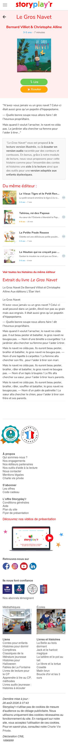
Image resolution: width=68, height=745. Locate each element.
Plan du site (10, 509)
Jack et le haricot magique (47, 651)
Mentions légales (13, 475)
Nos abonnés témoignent (18, 598)
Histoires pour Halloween (11, 662)
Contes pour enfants (15, 643)
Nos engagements (14, 461)
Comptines (9, 650)
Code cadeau (11, 492)
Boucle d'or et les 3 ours (48, 675)
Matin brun (43, 671)
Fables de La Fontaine (16, 667)
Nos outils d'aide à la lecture (20, 468)
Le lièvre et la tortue (49, 664)
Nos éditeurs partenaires (18, 464)
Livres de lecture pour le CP (16, 672)
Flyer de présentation (16, 513)
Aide (5, 506)
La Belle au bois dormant (47, 644)
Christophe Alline (47, 27)
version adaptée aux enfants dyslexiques (31, 173)
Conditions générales (16, 502)
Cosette (41, 667)
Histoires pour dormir (15, 646)
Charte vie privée (13, 478)
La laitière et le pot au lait (50, 658)
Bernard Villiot (18, 27)
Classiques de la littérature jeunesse (14, 655)
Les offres (9, 488)
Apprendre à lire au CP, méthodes (17, 679)
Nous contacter (12, 471)
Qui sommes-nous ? (15, 457)
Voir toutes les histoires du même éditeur (29, 272)
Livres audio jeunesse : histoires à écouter (17, 686)
